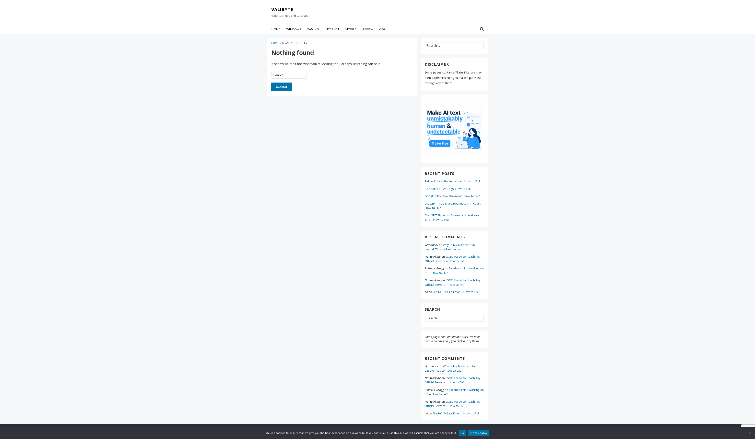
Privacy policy (478, 432)
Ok (462, 432)
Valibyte (282, 9)
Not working (433, 256)
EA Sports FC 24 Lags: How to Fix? (448, 189)
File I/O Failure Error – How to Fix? (456, 292)
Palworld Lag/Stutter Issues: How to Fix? (452, 181)
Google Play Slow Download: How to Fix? (452, 196)
